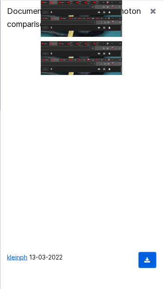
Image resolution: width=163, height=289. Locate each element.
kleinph (17, 256)
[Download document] (147, 260)
